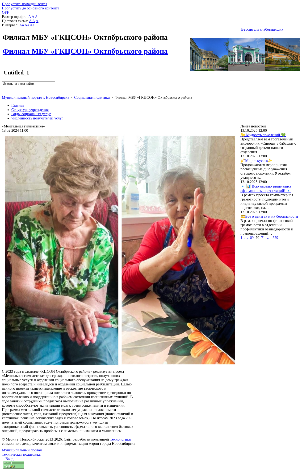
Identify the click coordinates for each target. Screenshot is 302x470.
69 (252, 238)
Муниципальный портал (22, 450)
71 (263, 238)
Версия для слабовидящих (262, 29)
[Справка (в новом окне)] (4, 92)
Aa (21, 25)
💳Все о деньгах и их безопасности (269, 216)
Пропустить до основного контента (30, 8)
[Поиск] (3, 88)
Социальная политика (92, 97)
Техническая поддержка (21, 454)
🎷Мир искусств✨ (256, 161)
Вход (9, 459)
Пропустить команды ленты (24, 4)
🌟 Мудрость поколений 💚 (263, 135)
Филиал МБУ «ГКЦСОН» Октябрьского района (85, 48)
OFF (5, 12)
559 (275, 238)
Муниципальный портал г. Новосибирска (35, 97)
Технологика (120, 439)
